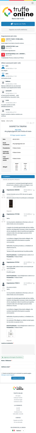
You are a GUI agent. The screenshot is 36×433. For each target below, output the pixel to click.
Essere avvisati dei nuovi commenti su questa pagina (16, 374)
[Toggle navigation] (32, 3)
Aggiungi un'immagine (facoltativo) (13, 357)
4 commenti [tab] (6, 176)
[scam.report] (31, 123)
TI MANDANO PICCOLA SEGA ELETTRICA (12, 58)
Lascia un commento (7, 343)
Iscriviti (18, 408)
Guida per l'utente (18, 397)
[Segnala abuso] (34, 190)
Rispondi (9, 211)
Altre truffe (9, 121)
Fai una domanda (18, 422)
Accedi (18, 410)
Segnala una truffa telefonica (18, 29)
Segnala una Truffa (20, 24)
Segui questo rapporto (19, 135)
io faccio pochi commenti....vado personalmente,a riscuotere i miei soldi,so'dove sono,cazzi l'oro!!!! (10, 97)
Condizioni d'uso (18, 412)
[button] (33, 123)
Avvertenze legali (18, 399)
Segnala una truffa (18, 420)
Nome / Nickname (6, 360)
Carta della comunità (18, 414)
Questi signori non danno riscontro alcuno (12, 43)
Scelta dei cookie (18, 401)
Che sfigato (4, 70)
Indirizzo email (5, 367)
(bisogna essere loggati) (7, 375)
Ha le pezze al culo (6, 78)
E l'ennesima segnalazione (8, 50)
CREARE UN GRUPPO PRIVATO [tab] (11, 179)
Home (3, 121)
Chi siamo (18, 395)
